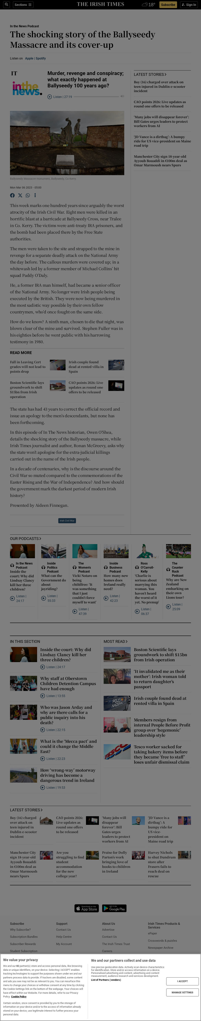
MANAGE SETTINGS (182, 992)
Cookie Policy (18, 996)
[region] (100, 987)
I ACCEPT (182, 981)
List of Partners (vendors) (106, 979)
